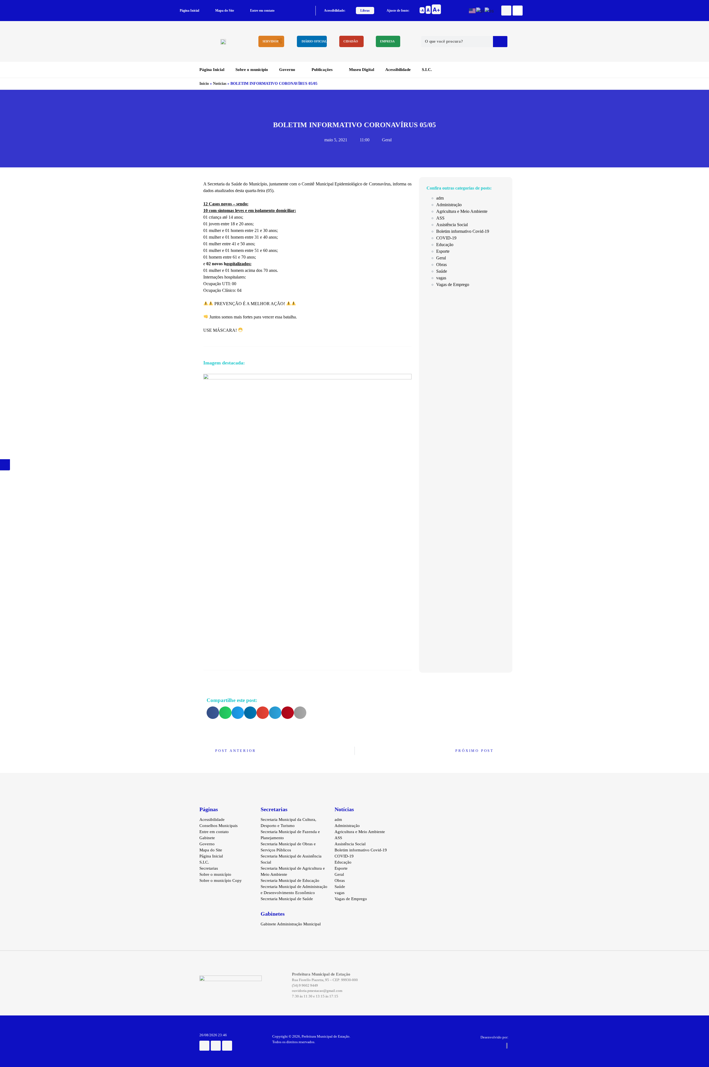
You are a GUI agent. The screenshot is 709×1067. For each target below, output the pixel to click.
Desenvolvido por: (494, 1037)
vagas (441, 277)
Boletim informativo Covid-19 (462, 231)
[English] (472, 10)
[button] (213, 712)
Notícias (219, 83)
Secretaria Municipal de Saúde (287, 899)
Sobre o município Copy (220, 880)
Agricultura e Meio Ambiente (461, 211)
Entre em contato (262, 10)
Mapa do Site (224, 10)
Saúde (441, 271)
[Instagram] (216, 1046)
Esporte (442, 251)
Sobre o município (251, 69)
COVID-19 (446, 238)
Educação (444, 244)
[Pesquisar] (500, 41)
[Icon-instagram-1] (518, 11)
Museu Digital (361, 69)
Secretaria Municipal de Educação (290, 880)
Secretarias (208, 868)
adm (440, 198)
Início (204, 83)
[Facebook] (506, 11)
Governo (287, 69)
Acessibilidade (398, 69)
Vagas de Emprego (452, 284)
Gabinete (207, 838)
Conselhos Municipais (218, 825)
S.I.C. (427, 69)
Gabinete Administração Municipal (291, 924)
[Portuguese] (480, 10)
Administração (449, 204)
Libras (365, 10)
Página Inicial (189, 10)
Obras (441, 264)
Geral (387, 139)
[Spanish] (489, 10)
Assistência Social (452, 224)
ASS (440, 218)
